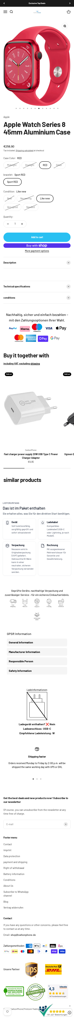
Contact (7, 844)
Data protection (11, 856)
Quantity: (8, 216)
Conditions (9, 879)
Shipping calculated (24, 150)
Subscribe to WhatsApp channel (16, 893)
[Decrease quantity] (8, 223)
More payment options (37, 250)
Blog (5, 901)
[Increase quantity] (22, 223)
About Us (8, 885)
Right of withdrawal (13, 867)
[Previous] (4, 3)
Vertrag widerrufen (13, 907)
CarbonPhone (30, 450)
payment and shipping (15, 862)
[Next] (70, 3)
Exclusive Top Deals (37, 3)
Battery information (13, 874)
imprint (7, 850)
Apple (6, 117)
